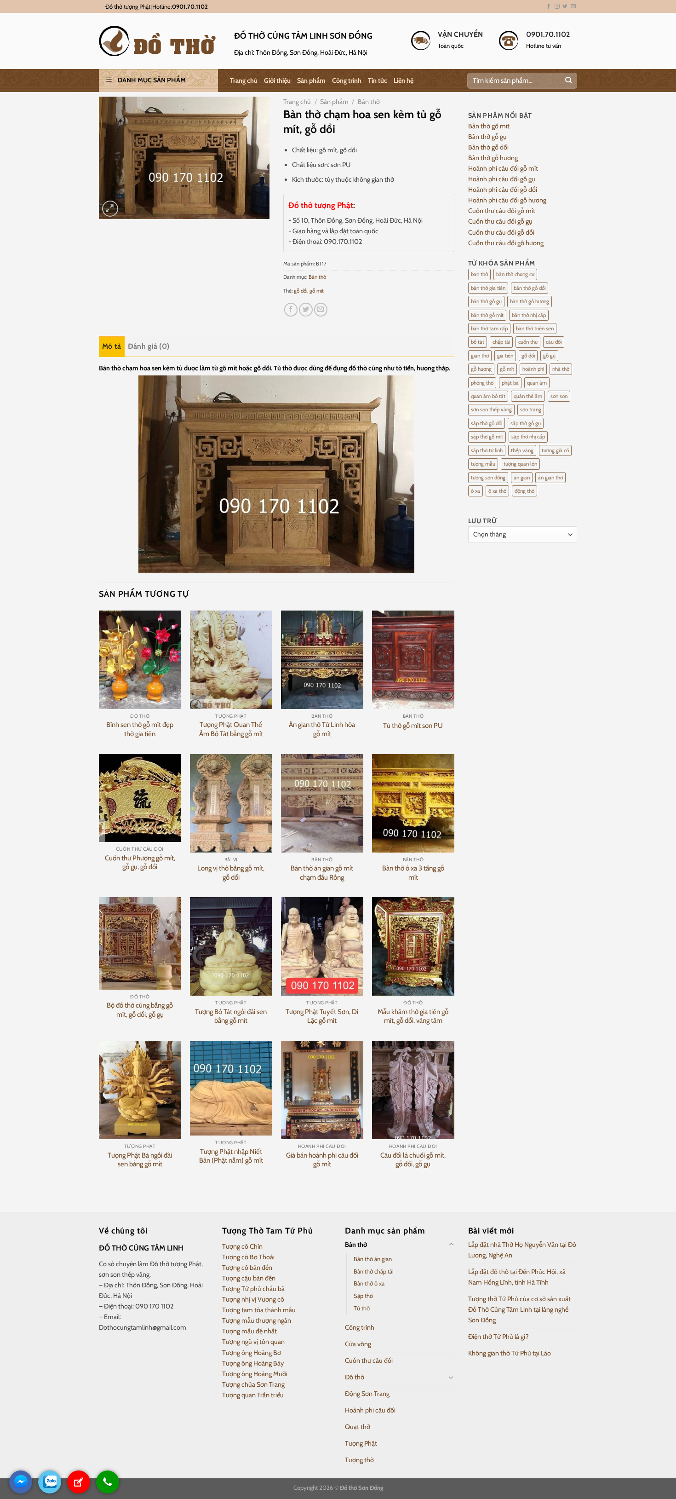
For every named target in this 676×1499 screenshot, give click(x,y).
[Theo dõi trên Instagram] (557, 6)
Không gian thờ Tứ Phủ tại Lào (509, 1353)
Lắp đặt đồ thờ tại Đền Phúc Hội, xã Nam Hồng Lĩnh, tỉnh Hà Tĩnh (517, 1277)
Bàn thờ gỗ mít (489, 126)
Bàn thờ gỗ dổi (488, 147)
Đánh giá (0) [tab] (149, 346)
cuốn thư (528, 342)
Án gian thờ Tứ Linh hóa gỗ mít (322, 729)
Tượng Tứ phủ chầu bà (253, 1289)
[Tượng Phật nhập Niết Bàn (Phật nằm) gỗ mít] (231, 1088)
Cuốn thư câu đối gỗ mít (501, 211)
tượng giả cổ (555, 450)
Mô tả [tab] (111, 346)
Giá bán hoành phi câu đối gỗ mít (322, 1160)
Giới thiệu (277, 80)
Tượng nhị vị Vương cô (253, 1299)
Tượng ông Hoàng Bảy (253, 1363)
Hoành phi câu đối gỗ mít (503, 168)
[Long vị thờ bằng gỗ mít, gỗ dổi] (231, 803)
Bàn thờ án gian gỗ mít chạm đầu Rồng (322, 873)
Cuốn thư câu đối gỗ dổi (501, 232)
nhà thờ (560, 369)
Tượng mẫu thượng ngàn (256, 1320)
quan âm (537, 383)
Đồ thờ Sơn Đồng (361, 1487)
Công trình (346, 80)
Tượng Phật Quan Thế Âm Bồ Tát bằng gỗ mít (231, 729)
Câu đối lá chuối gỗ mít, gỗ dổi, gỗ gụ (413, 1160)
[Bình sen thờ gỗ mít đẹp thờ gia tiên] (140, 660)
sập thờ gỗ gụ (525, 423)
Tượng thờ (359, 1460)
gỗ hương (481, 369)
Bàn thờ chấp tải (374, 1271)
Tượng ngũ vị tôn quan (253, 1342)
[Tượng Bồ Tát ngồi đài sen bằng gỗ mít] (231, 946)
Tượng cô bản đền (247, 1267)
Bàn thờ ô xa (369, 1283)
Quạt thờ (357, 1427)
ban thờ (479, 274)
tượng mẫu (483, 464)
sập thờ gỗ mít (487, 436)
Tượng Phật (361, 1443)
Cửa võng (358, 1344)
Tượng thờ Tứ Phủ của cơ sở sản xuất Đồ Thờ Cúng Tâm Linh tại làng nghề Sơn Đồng (519, 1309)
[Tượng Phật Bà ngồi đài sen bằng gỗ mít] (140, 1090)
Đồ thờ (354, 1377)
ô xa (475, 491)
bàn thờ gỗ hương (529, 301)
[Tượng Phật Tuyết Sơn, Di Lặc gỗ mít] (322, 946)
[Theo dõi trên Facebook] (548, 6)
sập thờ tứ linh (487, 450)
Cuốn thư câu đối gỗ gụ (500, 221)
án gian (522, 477)
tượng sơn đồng (488, 477)
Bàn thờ (369, 102)
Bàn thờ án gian (373, 1259)
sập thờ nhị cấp (528, 436)
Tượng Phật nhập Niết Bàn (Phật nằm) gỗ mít (231, 1156)
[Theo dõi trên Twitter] (564, 6)
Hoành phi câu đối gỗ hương (507, 200)
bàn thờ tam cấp (489, 328)
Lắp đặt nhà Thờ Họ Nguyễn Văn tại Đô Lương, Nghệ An (522, 1249)
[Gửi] (568, 81)
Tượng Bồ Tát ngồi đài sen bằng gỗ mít (231, 1016)
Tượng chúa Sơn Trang (253, 1384)
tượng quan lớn (520, 464)
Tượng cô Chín (242, 1246)
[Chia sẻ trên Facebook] (291, 310)
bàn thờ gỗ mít (487, 315)
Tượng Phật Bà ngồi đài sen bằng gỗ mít (140, 1160)
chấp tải (501, 342)
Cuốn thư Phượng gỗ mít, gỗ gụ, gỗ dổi (140, 862)
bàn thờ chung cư (515, 274)
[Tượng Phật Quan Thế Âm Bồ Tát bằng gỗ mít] (231, 660)
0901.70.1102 (190, 6)
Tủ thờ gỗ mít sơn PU (413, 725)
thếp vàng (522, 450)
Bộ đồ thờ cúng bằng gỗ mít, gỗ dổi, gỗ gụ (140, 1010)
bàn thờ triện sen (535, 328)
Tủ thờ (362, 1308)
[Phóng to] (110, 209)
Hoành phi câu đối (370, 1410)
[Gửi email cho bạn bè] (321, 310)
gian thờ (480, 355)
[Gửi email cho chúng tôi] (573, 6)
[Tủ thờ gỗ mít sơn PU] (413, 660)
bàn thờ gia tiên (488, 288)
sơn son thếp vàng (491, 409)
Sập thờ (363, 1295)
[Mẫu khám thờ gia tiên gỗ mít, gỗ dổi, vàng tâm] (413, 946)
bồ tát (477, 342)
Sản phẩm (311, 80)
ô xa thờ (497, 491)
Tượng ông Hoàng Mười (254, 1374)
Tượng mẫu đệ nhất (249, 1331)
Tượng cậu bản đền (248, 1278)
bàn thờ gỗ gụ (486, 301)
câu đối (553, 342)
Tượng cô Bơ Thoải (248, 1257)
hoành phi (533, 369)
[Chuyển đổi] (451, 1245)
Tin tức (377, 80)
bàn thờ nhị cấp (529, 315)
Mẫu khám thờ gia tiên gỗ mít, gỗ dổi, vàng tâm (413, 1016)
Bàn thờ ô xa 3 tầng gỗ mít (413, 873)
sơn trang (530, 409)
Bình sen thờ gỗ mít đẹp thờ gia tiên (139, 729)
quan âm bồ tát (488, 396)
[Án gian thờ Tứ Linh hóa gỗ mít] (322, 660)
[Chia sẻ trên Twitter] (306, 310)
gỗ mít (316, 291)
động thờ (524, 491)
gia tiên (505, 355)
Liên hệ (403, 80)
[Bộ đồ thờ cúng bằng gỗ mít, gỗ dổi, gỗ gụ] (140, 943)
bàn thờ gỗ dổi (529, 288)
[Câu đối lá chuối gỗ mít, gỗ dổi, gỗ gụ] (413, 1090)
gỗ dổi (300, 291)
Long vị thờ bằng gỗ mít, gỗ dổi (230, 873)
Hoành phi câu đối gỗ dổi (502, 189)
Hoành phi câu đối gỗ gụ (501, 179)
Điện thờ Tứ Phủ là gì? (498, 1336)
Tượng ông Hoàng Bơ (251, 1353)
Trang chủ (244, 80)
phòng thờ (482, 383)
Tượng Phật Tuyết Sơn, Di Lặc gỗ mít (322, 1016)
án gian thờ (550, 477)
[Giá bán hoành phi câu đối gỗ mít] (322, 1090)
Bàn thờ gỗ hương (493, 158)
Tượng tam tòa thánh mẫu (259, 1310)
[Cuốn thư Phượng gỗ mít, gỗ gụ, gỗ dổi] (140, 798)
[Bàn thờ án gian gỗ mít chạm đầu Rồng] (322, 803)
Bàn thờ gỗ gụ (487, 137)
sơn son (558, 396)
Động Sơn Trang (367, 1393)
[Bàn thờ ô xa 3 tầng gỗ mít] (413, 803)
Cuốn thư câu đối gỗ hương (506, 243)
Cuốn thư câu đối (369, 1360)
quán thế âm (528, 396)
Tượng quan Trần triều (253, 1395)
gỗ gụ (549, 355)
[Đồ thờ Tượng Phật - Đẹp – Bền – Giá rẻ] (159, 41)
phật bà (510, 383)
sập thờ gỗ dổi (486, 423)
